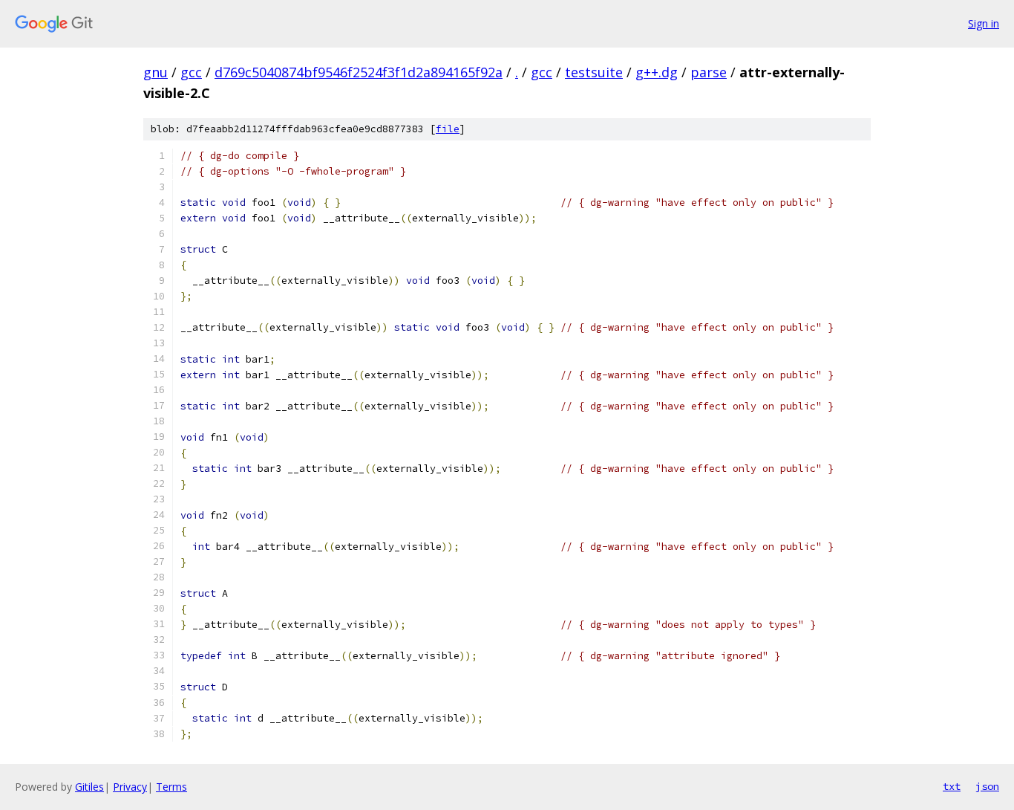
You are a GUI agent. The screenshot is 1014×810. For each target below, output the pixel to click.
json (987, 786)
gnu (155, 72)
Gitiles (89, 787)
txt (952, 786)
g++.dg (656, 72)
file (447, 129)
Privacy (130, 787)
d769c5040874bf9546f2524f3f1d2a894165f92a (359, 72)
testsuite (594, 72)
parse (708, 72)
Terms (171, 787)
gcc (191, 72)
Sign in (983, 23)
